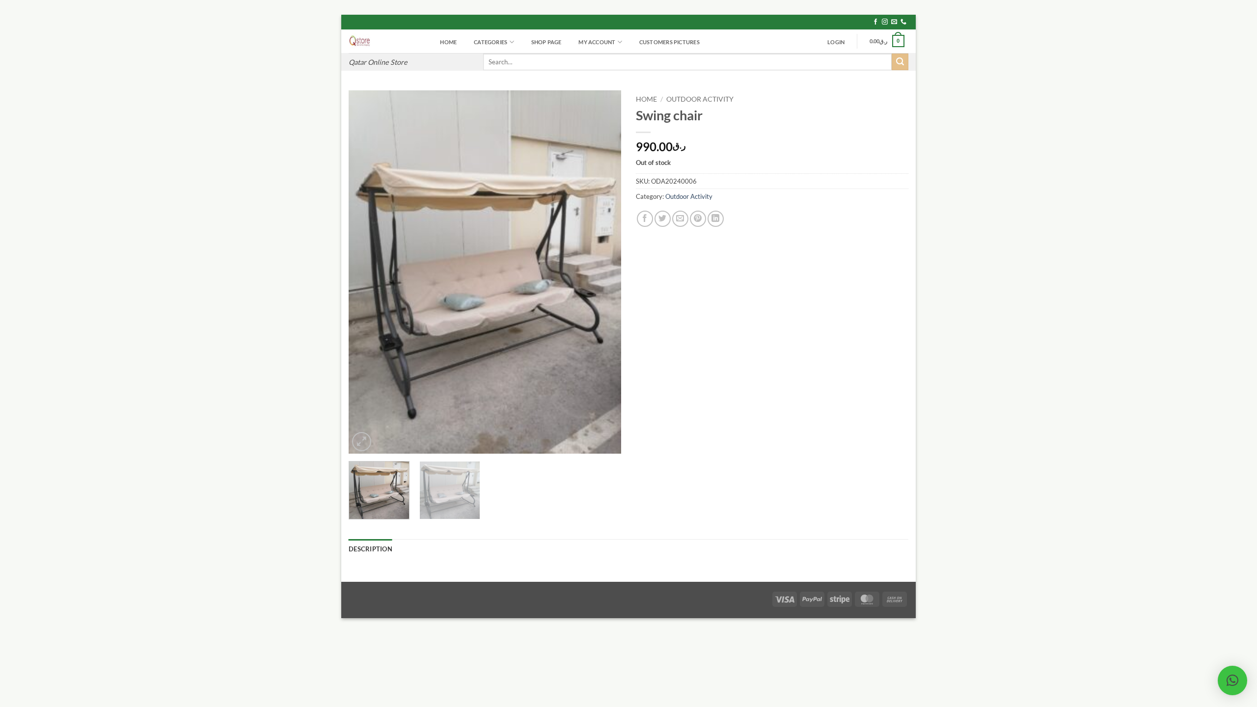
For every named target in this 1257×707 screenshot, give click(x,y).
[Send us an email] (894, 22)
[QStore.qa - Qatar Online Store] (385, 41)
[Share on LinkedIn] (716, 219)
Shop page (546, 42)
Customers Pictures (669, 42)
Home (448, 42)
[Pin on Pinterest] (698, 219)
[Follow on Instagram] (885, 22)
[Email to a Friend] (680, 219)
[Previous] (366, 272)
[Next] (603, 272)
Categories (490, 42)
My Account (596, 42)
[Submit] (900, 62)
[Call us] (903, 22)
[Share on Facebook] (645, 219)
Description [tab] (370, 549)
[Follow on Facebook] (875, 22)
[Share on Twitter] (663, 219)
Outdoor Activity (700, 99)
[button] (836, 42)
